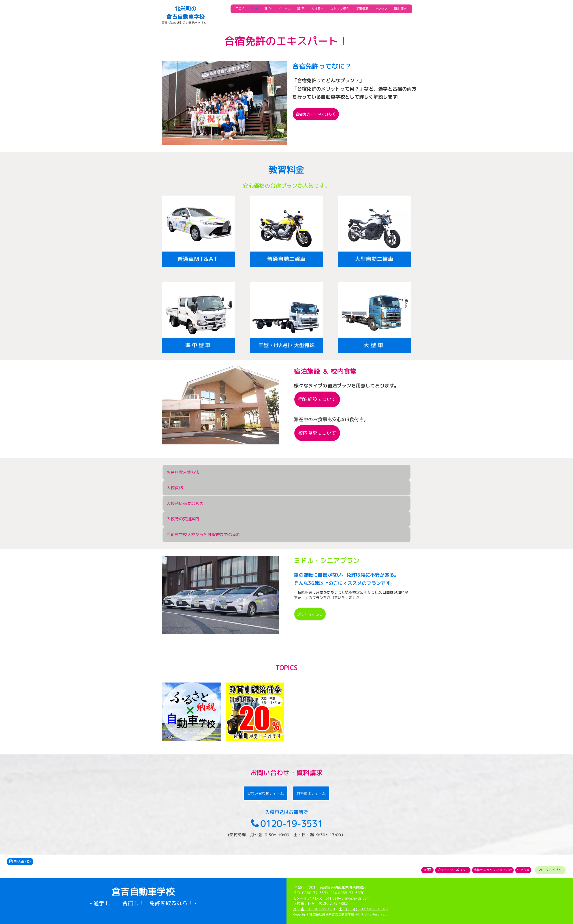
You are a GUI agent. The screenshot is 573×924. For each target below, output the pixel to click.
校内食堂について (317, 433)
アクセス (381, 8)
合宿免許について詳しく (316, 114)
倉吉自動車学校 (186, 16)
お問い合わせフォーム (265, 793)
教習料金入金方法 (183, 472)
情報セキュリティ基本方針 (493, 870)
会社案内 (317, 8)
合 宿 (254, 8)
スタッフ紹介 (339, 8)
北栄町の (186, 8)
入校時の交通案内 (183, 519)
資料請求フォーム (311, 793)
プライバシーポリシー (453, 870)
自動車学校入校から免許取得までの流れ (203, 534)
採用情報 (362, 8)
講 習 (301, 8)
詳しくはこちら (310, 614)
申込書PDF (22, 861)
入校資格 (175, 488)
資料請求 (400, 8)
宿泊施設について (317, 399)
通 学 (268, 8)
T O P (240, 8)
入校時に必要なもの (185, 503)
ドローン (284, 8)
